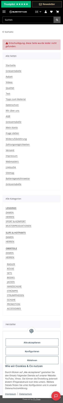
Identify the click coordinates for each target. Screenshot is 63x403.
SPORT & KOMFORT (16, 221)
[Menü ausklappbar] (4, 10)
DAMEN (10, 212)
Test (8, 93)
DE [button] (36, 11)
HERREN (10, 216)
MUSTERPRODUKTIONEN (18, 225)
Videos (9, 82)
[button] (45, 12)
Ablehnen (32, 360)
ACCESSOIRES (14, 308)
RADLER (11, 264)
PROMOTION (13, 304)
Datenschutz (25, 394)
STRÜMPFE (12, 290)
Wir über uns (12, 110)
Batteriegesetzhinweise (18, 178)
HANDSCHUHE (14, 286)
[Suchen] (57, 20)
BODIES (11, 277)
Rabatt (9, 76)
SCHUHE (11, 299)
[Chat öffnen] (56, 396)
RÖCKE (10, 268)
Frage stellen (12, 133)
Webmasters (12, 161)
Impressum (10, 394)
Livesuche (11, 167)
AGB (8, 116)
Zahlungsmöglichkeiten (18, 144)
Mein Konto (12, 127)
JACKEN (11, 281)
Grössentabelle (13, 70)
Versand (10, 150)
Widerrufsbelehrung (16, 138)
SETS (9, 273)
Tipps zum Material (16, 99)
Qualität (10, 87)
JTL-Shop (36, 399)
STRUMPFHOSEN (15, 295)
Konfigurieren (32, 351)
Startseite (11, 65)
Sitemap (10, 172)
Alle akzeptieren (32, 342)
